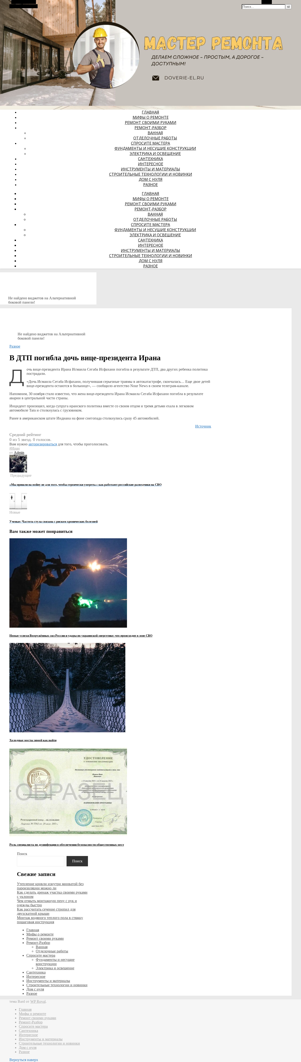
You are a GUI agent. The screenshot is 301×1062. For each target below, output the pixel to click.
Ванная (155, 132)
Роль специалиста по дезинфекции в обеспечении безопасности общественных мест (66, 844)
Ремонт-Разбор (150, 127)
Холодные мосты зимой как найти (32, 740)
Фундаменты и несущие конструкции (155, 148)
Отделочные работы (155, 138)
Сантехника (150, 158)
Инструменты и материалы (150, 169)
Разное (150, 184)
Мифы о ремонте (151, 117)
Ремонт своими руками (150, 122)
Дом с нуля (150, 179)
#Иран (14, 448)
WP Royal (38, 1001)
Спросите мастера (150, 143)
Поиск (22, 854)
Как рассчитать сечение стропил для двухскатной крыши (46, 911)
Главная (150, 112)
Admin (19, 453)
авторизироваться (42, 444)
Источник (203, 426)
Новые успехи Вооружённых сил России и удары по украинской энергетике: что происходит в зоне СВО (80, 635)
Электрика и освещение (155, 153)
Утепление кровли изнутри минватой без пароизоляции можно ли (50, 886)
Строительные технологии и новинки (150, 174)
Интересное (150, 163)
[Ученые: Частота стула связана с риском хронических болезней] (18, 508)
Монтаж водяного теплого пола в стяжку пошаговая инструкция (50, 920)
